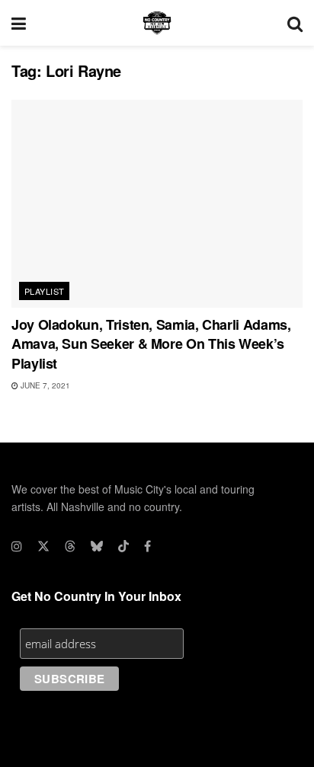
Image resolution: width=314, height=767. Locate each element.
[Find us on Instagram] (16, 546)
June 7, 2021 (44, 385)
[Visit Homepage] (157, 23)
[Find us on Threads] (70, 546)
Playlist (44, 291)
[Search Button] (295, 23)
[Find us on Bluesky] (97, 546)
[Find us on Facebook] (147, 546)
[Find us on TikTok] (123, 546)
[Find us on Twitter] (43, 546)
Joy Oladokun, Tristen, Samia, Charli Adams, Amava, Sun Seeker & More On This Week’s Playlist (151, 343)
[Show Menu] (18, 23)
